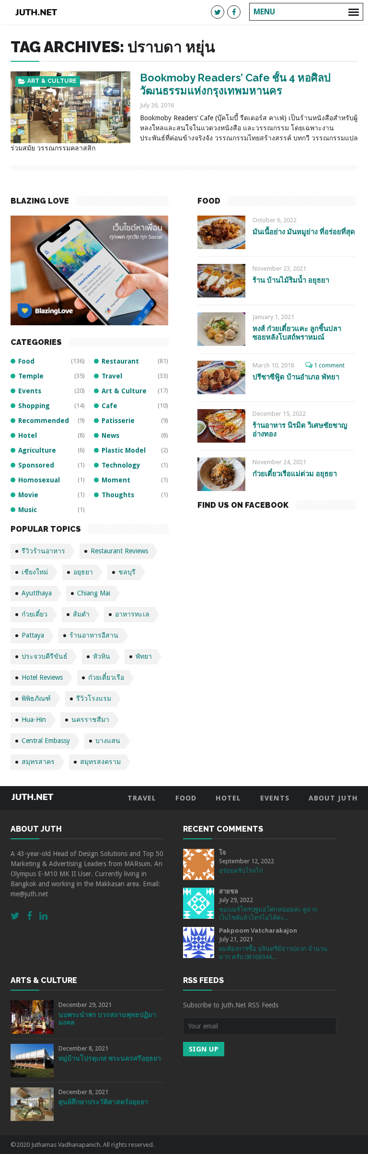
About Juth (333, 798)
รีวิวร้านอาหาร (43, 551)
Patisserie (118, 420)
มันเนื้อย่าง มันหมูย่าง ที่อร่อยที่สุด (304, 232)
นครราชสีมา (90, 719)
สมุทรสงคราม (100, 762)
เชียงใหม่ (35, 572)
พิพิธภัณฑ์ (36, 698)
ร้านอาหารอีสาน (93, 635)
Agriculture (37, 450)
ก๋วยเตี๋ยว (34, 614)
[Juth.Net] (36, 12)
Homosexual (39, 480)
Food (26, 361)
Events (29, 391)
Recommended (43, 420)
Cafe (109, 406)
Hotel (27, 435)
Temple (31, 376)
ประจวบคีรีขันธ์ (45, 656)
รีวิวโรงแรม (93, 698)
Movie (28, 495)
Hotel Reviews (42, 677)
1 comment (329, 365)
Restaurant (120, 361)
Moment (116, 480)
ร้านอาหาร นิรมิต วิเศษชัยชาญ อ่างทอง (300, 429)
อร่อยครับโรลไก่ (241, 870)
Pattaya (33, 635)
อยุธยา (83, 572)
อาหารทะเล (132, 614)
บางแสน (107, 740)
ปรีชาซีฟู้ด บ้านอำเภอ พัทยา (296, 377)
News (110, 435)
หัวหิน (101, 656)
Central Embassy (46, 740)
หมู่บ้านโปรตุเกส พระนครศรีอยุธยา (109, 1058)
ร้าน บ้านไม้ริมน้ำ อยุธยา (291, 280)
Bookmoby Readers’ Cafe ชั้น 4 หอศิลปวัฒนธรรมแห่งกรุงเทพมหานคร (235, 83)
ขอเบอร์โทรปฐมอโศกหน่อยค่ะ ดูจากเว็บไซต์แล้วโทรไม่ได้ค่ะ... (268, 913)
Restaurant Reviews (119, 551)
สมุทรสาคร (38, 762)
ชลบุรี (127, 572)
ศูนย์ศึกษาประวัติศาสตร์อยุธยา (103, 1102)
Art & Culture (52, 81)
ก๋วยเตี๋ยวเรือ (106, 677)
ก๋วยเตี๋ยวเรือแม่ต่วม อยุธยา (295, 473)
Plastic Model (124, 450)
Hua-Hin (34, 719)
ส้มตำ (81, 614)
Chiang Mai (93, 593)
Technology (121, 465)
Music (27, 510)
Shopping (34, 406)
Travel (112, 376)
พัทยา (144, 656)
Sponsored (36, 465)
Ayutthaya (37, 593)
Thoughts (118, 495)
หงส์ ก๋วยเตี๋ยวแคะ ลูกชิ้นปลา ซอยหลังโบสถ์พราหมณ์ (297, 332)
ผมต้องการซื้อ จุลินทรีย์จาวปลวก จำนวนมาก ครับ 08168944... (273, 952)
